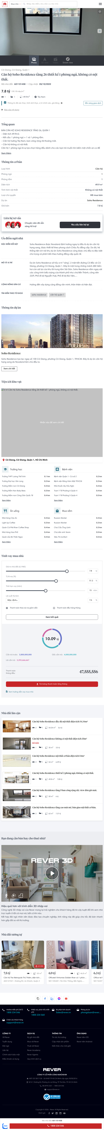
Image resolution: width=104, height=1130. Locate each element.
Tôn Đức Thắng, (66, 981)
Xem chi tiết (9, 369)
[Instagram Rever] (60, 1113)
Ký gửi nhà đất (33, 1037)
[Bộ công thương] (52, 1097)
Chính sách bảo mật (11, 1055)
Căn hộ (99, 169)
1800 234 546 (57, 1126)
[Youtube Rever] (64, 1113)
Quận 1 (26, 70)
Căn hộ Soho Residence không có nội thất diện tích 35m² (59, 739)
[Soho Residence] (52, 331)
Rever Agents (32, 1055)
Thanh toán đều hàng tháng (69, 608)
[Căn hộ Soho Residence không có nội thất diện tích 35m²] (17, 743)
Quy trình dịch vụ (34, 1059)
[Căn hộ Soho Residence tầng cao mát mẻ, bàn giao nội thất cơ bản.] (17, 812)
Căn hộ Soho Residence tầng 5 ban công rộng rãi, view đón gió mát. (64, 790)
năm (95, 591)
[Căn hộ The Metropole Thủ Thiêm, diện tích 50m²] (22, 955)
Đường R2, (19, 981)
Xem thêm (6, 153)
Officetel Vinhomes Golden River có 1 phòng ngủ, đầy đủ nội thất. (67, 978)
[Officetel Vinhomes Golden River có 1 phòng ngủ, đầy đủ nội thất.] (67, 955)
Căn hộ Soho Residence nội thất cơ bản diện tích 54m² (58, 756)
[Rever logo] (5, 4)
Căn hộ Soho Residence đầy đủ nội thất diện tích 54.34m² (60, 722)
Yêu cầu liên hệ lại (80, 225)
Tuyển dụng (7, 1042)
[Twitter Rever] (53, 1113)
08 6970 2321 (47, 1086)
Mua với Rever (33, 1042)
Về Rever (6, 1037)
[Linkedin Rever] (57, 1113)
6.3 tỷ (97, 973)
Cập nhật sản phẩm (60, 1042)
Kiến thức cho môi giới (61, 1046)
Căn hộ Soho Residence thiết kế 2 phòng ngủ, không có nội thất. (63, 773)
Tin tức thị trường (59, 1037)
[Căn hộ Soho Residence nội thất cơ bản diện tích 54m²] (17, 761)
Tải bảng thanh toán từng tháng (53, 684)
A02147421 (8, 981)
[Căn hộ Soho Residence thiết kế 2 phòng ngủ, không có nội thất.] (17, 778)
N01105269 (53, 981)
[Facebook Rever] (49, 1113)
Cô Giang (6, 70)
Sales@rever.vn (63, 1013)
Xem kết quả (52, 617)
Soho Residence (95, 201)
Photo (34, 63)
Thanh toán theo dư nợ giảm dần (24, 608)
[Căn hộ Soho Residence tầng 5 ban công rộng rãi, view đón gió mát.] (17, 795)
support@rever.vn (15, 1023)
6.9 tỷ (52, 973)
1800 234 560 (38, 1015)
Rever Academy (33, 1050)
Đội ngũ (5, 1046)
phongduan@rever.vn (91, 1013)
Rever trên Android (84, 1042)
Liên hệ (5, 1050)
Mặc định (11, 600)
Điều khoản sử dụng (10, 1059)
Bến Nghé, (78, 981)
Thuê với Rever (33, 1046)
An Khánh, (28, 981)
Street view (68, 63)
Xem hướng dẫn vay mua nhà (21, 692)
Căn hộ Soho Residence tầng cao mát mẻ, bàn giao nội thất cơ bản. (64, 808)
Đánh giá (42, 1113)
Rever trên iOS (83, 1037)
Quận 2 (36, 981)
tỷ (96, 571)
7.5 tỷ (7, 973)
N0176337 (98, 981)
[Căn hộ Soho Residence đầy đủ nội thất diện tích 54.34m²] (17, 726)
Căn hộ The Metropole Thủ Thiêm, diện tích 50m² (21, 978)
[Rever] (52, 1069)
